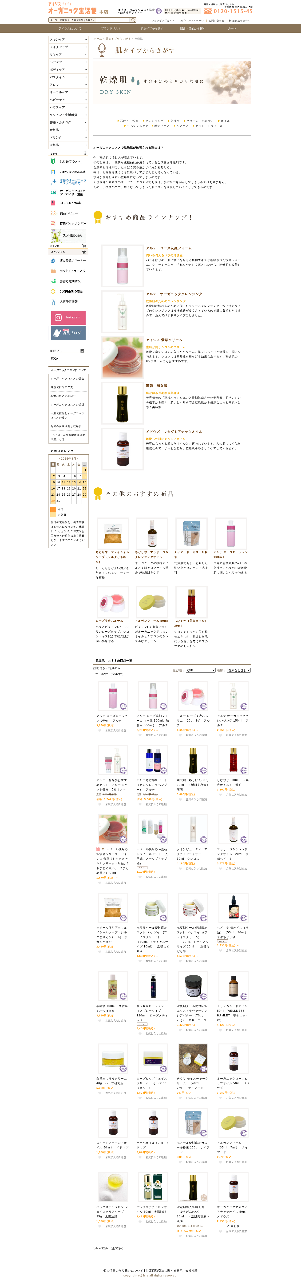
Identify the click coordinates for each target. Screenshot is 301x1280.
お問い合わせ (216, 20)
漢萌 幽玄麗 (156, 386)
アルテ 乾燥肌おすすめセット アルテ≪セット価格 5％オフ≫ (111, 784)
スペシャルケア (137, 126)
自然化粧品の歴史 (62, 387)
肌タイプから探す (150, 28)
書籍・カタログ (60, 122)
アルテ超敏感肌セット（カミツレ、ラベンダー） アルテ (152, 784)
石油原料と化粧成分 (63, 395)
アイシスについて (68, 28)
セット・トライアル (209, 126)
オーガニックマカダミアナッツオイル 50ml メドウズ (233, 1211)
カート (232, 28)
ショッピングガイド (163, 20)
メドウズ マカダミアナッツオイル (174, 431)
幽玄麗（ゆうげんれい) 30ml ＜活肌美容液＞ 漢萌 (195, 784)
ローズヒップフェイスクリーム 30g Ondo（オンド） (152, 1083)
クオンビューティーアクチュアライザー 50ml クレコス (192, 854)
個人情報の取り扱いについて (123, 1270)
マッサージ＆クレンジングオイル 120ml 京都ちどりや (233, 854)
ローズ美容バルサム (109, 620)
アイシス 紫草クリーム (164, 340)
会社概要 (192, 1270)
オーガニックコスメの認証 (67, 404)
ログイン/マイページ (192, 20)
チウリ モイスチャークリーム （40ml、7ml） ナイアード (192, 1083)
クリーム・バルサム (200, 121)
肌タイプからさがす (118, 38)
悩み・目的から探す (191, 28)
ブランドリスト (109, 28)
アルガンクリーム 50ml (153, 620)
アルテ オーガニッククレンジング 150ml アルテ (233, 720)
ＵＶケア (56, 54)
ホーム (98, 38)
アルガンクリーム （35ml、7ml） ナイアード (232, 1147)
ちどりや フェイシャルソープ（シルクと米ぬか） (112, 557)
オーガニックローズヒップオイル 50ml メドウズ (233, 1083)
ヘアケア (182, 126)
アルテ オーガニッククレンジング (174, 294)
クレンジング (154, 121)
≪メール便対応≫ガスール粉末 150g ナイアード (193, 1147)
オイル (225, 121)
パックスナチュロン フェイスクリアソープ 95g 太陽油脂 (112, 1211)
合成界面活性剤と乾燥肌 (66, 426)
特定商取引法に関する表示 (164, 1270)
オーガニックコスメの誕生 (67, 378)
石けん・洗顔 (129, 121)
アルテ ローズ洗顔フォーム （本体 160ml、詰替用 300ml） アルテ (153, 720)
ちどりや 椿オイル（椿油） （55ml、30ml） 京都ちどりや (234, 932)
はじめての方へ (240, 21)
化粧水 (175, 121)
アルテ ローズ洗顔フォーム (169, 248)
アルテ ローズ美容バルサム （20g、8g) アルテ (193, 720)
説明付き (99, 668)
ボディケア (162, 126)
